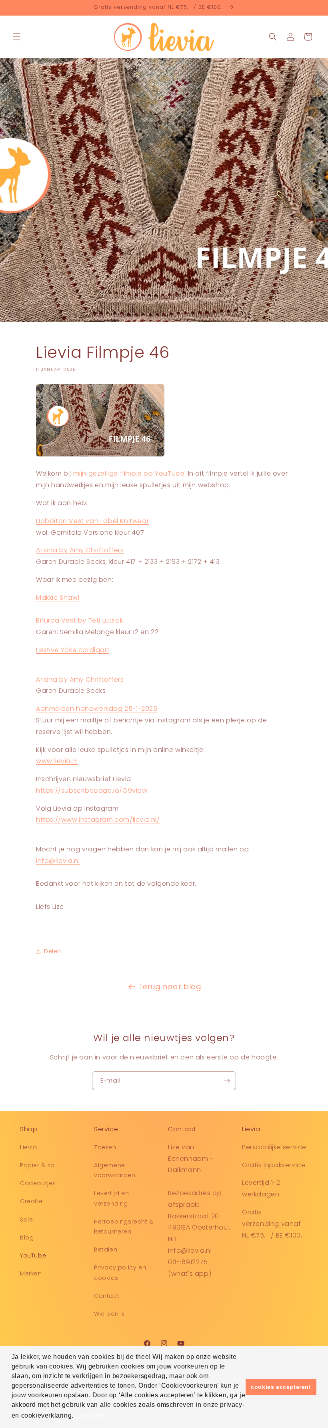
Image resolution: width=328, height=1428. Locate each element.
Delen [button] (52, 951)
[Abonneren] (227, 1080)
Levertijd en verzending (111, 1198)
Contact (106, 1296)
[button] (17, 37)
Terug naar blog (170, 987)
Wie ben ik (109, 1314)
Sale (26, 1220)
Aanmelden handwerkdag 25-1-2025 (97, 708)
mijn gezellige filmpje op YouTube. (129, 473)
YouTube (33, 1255)
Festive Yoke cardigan (72, 649)
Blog (27, 1238)
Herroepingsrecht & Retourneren (124, 1227)
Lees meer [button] (93, 1415)
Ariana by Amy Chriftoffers (80, 550)
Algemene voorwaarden (115, 1170)
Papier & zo (37, 1165)
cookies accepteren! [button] (281, 1387)
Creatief (32, 1201)
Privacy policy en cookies (120, 1272)
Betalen (105, 1249)
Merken (31, 1273)
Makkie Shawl (57, 597)
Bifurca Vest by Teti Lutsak (79, 620)
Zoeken (105, 1147)
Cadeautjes (38, 1183)
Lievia (28, 1147)
